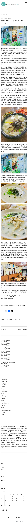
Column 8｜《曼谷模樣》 (6, 340)
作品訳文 (4, 391)
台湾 (26, 430)
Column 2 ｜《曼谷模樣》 (6, 357)
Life (1, 393)
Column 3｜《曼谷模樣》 (6, 354)
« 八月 (2, 510)
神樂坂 (18, 444)
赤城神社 (21, 446)
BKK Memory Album (6, 410)
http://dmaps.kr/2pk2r (7, 298)
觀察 (3, 395)
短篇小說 (4, 379)
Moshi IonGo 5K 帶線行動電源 (22, 329)
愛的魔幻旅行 (5, 438)
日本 (3, 412)
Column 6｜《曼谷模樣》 (6, 345)
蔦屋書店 (9, 446)
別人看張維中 (4, 403)
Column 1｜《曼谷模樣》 (5, 359)
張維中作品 (11, 435)
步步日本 (2, 469)
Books (2, 377)
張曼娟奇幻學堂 (20, 433)
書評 (3, 398)
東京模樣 (12, 443)
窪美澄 (23, 444)
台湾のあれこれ (5, 390)
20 (24, 500)
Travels (3, 14)
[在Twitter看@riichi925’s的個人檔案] (2, 480)
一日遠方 (13, 428)
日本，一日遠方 (10, 440)
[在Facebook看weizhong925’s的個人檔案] (1, 480)
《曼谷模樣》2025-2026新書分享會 (8, 362)
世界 (7, 14)
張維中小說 (19, 435)
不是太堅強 (22, 428)
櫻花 (5, 444)
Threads (2, 467)
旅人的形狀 (22, 438)
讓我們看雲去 (15, 446)
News (2, 400)
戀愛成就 (10, 438)
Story (2, 407)
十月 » (6, 510)
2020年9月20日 (8, 18)
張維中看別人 (4, 405)
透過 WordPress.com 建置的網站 (14, 517)
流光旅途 (7, 444)
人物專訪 (9, 430)
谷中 (19, 446)
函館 (15, 430)
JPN (1, 388)
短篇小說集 (14, 444)
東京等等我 (17, 443)
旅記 (3, 386)
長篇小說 (4, 381)
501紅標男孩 (3, 426)
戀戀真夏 (13, 438)
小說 (21, 432)
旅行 (26, 438)
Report (2, 402)
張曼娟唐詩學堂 (14, 433)
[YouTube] (5, 480)
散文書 (3, 384)
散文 (3, 396)
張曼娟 (11, 433)
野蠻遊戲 (24, 446)
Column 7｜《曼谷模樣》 (6, 343)
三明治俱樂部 (17, 428)
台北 (24, 430)
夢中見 (9, 432)
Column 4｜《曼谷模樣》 (6, 351)
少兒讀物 (4, 383)
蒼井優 (5, 446)
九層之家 (5, 430)
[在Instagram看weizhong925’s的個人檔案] (4, 480)
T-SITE (4, 428)
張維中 (6, 23)
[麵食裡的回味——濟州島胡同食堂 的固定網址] (14, 45)
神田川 (21, 444)
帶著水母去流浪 (6, 433)
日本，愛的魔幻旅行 (17, 440)
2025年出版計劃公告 (5, 365)
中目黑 (2, 430)
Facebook (3, 453)
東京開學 (21, 443)
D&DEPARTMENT (12, 426)
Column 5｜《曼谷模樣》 (6, 348)
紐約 (3, 446)
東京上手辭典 (5, 443)
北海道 (17, 430)
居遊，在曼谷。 (3, 329)
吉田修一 (2, 431)
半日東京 (20, 430)
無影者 (10, 444)
